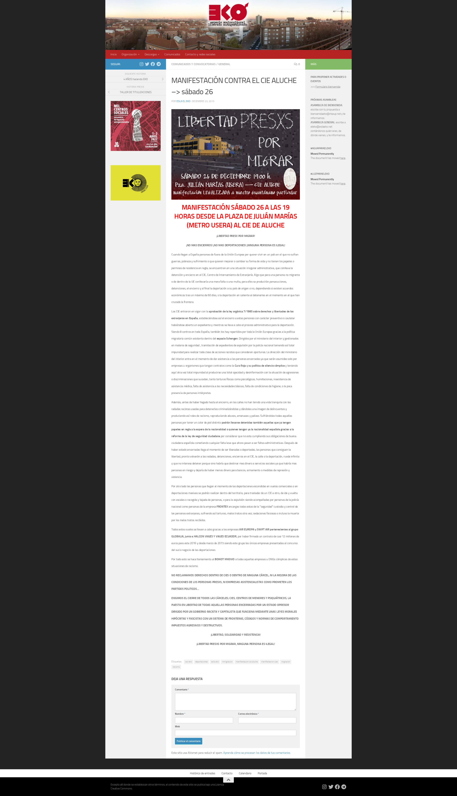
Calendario (245, 773)
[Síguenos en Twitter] (147, 64)
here (342, 158)
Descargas (151, 54)
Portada (262, 773)
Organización (129, 54)
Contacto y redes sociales (200, 54)
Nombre (180, 713)
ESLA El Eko (183, 101)
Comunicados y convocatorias (193, 64)
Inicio (114, 54)
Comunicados (172, 54)
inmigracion (227, 661)
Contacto (227, 773)
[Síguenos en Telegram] (158, 64)
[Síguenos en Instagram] (141, 64)
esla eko (215, 661)
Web (177, 726)
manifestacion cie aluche (247, 661)
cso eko (188, 661)
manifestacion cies (269, 661)
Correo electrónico (248, 713)
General (224, 64)
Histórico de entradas (202, 773)
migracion (285, 661)
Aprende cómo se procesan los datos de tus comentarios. (257, 752)
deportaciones (201, 661)
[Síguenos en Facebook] (153, 64)
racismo (176, 667)
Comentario (182, 689)
